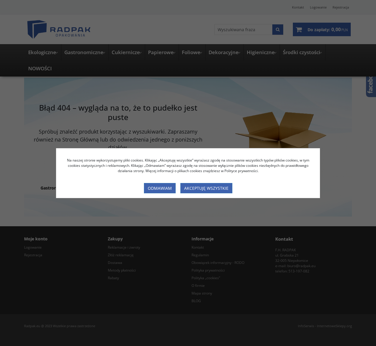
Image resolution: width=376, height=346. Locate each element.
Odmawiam (160, 188)
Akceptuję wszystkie (206, 188)
